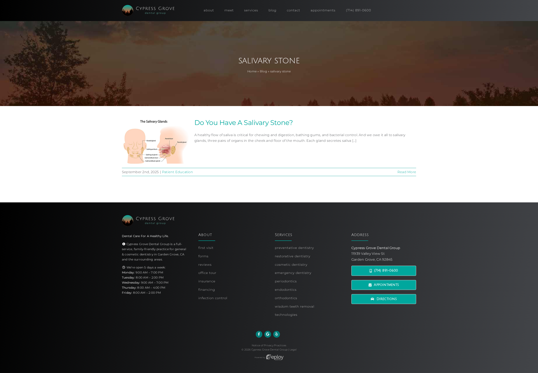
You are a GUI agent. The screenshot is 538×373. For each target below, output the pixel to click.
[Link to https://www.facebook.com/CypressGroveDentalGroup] (259, 334)
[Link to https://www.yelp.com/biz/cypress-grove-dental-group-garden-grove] (276, 334)
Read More (406, 172)
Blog (263, 71)
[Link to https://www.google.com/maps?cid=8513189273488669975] (267, 334)
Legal (293, 349)
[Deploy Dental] (275, 357)
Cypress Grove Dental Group (269, 349)
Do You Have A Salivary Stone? (243, 122)
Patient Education (177, 172)
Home (252, 71)
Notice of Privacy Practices (269, 345)
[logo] (148, 6)
